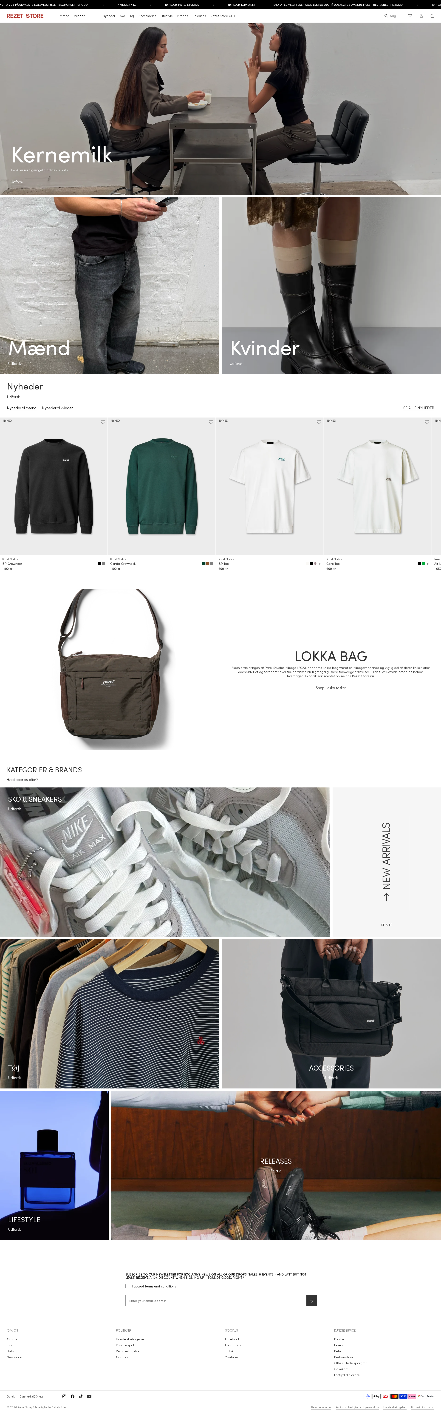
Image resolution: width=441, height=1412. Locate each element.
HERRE (260, 708)
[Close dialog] (295, 671)
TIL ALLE (261, 736)
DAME (260, 722)
